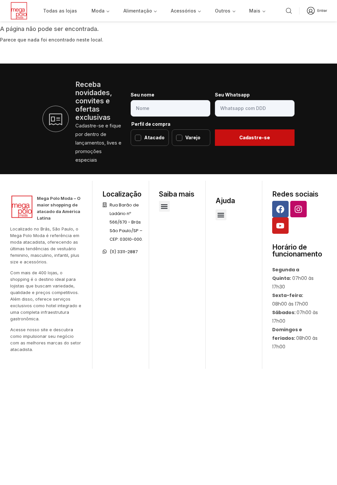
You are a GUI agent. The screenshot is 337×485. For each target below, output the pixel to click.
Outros (222, 10)
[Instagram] (298, 209)
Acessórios (183, 10)
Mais (254, 10)
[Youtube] (280, 225)
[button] (164, 206)
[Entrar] (311, 10)
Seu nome (142, 94)
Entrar (322, 11)
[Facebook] (280, 209)
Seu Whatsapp (232, 94)
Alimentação (137, 10)
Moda (98, 10)
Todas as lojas (60, 10)
